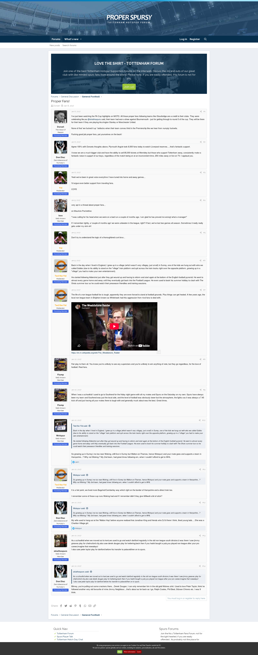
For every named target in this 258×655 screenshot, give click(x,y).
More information (129, 652)
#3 (204, 172)
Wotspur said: (79, 474)
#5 (204, 233)
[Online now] (60, 271)
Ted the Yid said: (80, 425)
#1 (204, 111)
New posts (55, 45)
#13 (204, 536)
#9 (204, 390)
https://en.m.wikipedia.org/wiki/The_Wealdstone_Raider (95, 352)
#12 (204, 503)
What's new (71, 39)
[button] (81, 39)
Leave (139, 652)
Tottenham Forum (65, 633)
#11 (204, 469)
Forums (56, 39)
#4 (204, 200)
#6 (204, 261)
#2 (204, 142)
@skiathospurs (94, 119)
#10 (203, 420)
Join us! (129, 86)
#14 (203, 566)
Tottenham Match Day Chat (70, 639)
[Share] (201, 111)
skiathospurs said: (81, 571)
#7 (204, 290)
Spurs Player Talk (65, 636)
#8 (204, 359)
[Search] (205, 39)
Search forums (69, 45)
